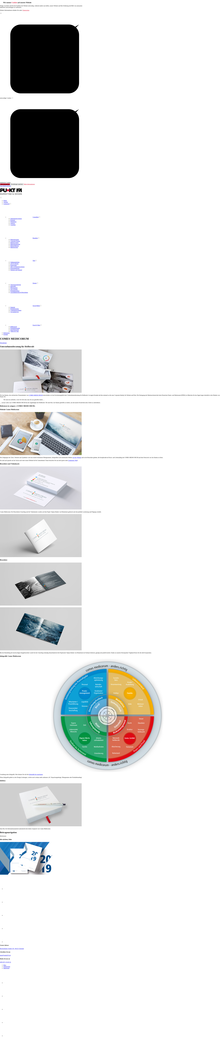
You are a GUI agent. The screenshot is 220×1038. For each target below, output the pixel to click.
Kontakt (5, 334)
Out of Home (14, 289)
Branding (35, 238)
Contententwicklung (15, 310)
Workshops (13, 221)
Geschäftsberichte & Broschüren (19, 292)
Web (34, 260)
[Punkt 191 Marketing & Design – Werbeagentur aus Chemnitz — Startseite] (11, 194)
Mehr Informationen (29, 184)
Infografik (13, 286)
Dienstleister (3, 343)
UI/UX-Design (14, 263)
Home (5, 200)
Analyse (12, 223)
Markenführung (14, 246)
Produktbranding (14, 291)
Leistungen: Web (72, 460)
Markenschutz (14, 247)
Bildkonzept (13, 326)
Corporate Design (15, 241)
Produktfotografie (15, 328)
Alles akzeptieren (5, 184)
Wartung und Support (16, 270)
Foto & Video (36, 325)
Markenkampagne (15, 244)
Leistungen (6, 204)
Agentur (5, 202)
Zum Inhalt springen (5, 186)
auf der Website (77, 457)
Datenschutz (26, 10)
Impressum (6, 968)
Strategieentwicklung (16, 218)
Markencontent (14, 242)
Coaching (13, 225)
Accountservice (14, 312)
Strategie (12, 307)
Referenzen (6, 333)
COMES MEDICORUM (36, 395)
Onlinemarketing (14, 262)
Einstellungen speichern (17, 184)
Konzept (12, 220)
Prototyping (13, 265)
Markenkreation (14, 239)
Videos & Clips (14, 331)
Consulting (36, 217)
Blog (4, 965)
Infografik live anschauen (36, 774)
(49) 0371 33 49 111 (5, 962)
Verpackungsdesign (15, 284)
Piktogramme (14, 288)
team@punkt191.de (5, 955)
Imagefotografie (14, 330)
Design (35, 283)
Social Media (36, 305)
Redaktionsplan (14, 309)
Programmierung (14, 268)
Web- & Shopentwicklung (17, 267)
